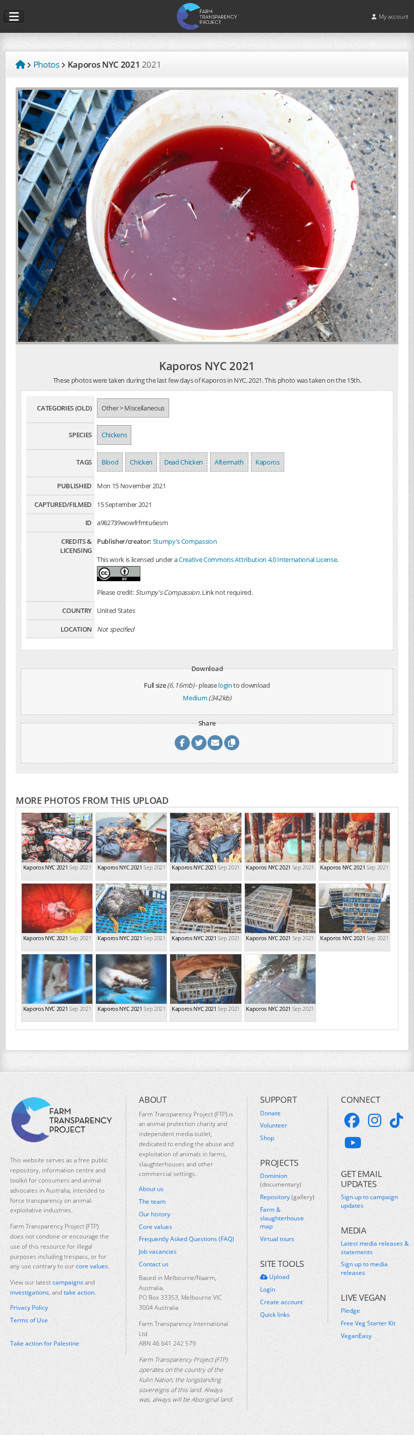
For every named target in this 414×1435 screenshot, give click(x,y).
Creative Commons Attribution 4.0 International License (258, 559)
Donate (270, 1113)
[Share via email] (215, 742)
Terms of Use (29, 1320)
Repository (287, 1197)
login (225, 685)
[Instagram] (375, 1120)
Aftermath (229, 462)
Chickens (114, 434)
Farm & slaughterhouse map (282, 1218)
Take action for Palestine (44, 1343)
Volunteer (273, 1125)
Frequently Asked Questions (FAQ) (186, 1239)
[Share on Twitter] (198, 742)
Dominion (280, 1180)
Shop (267, 1138)
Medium (195, 697)
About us (151, 1189)
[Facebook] (352, 1120)
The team (152, 1202)
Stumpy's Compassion (185, 541)
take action (79, 1292)
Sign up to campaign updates (369, 1201)
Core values (155, 1227)
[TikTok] (396, 1120)
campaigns (68, 1282)
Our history (154, 1214)
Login (267, 1290)
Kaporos (267, 462)
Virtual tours (277, 1239)
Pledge (350, 1311)
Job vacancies (158, 1252)
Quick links (275, 1315)
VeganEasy (356, 1336)
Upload (278, 1277)
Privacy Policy (29, 1308)
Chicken (141, 462)
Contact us (154, 1264)
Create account (281, 1302)
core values (92, 1266)
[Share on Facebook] (182, 742)
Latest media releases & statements (375, 1248)
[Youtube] (353, 1143)
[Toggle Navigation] (14, 16)
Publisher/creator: (124, 541)
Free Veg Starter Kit (368, 1323)
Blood (109, 462)
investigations (29, 1292)
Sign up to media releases (364, 1268)
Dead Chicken (183, 462)
